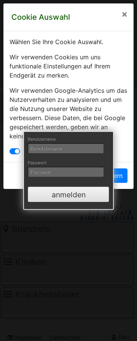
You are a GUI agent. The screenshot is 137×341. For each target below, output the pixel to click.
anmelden (69, 194)
